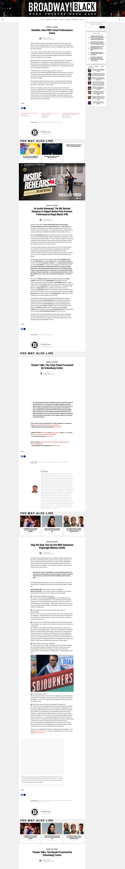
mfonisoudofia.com (40, 732)
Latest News (48, 19)
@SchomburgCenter (55, 425)
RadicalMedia (52, 122)
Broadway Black (47, 37)
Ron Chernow (59, 122)
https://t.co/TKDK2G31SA (53, 442)
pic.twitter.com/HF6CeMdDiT (49, 434)
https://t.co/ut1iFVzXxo (36, 434)
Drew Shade (47, 372)
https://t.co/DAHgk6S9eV (37, 444)
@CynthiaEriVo (38, 425)
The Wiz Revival (48, 334)
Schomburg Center (55, 462)
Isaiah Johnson (47, 462)
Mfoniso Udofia (67, 800)
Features (55, 19)
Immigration (61, 800)
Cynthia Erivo (40, 462)
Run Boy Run (33, 801)
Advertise (82, 19)
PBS (48, 122)
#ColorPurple (46, 425)
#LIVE (65, 432)
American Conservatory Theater (45, 800)
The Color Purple (64, 462)
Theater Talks (34, 463)
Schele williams (41, 334)
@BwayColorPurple (55, 432)
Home (42, 19)
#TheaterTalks (44, 432)
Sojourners (39, 801)
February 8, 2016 (57, 427)
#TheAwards (75, 19)
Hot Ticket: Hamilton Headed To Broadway (29, 113)
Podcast (61, 19)
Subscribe (67, 19)
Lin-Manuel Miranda (42, 122)
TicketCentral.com (42, 731)
